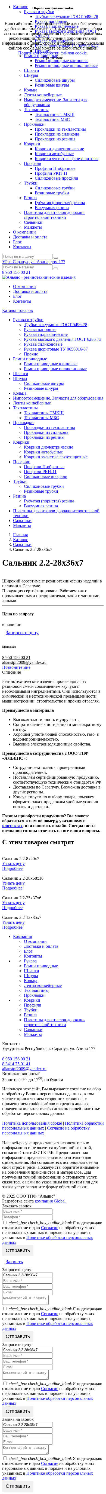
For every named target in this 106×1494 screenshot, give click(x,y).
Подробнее (12, 868)
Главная (20, 534)
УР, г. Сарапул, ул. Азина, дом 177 (33, 261)
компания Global (50, 1201)
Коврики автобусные (54, 153)
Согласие (49, 1227)
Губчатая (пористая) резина (60, 202)
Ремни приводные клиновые (61, 60)
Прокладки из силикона (57, 134)
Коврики (32, 144)
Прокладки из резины (55, 139)
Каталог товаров (17, 310)
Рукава (30, 961)
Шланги (31, 70)
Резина (30, 197)
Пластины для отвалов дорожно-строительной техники (54, 215)
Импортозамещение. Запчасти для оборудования (58, 398)
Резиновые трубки (52, 193)
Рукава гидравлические (46, 334)
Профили (32, 163)
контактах (12, 825)
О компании (24, 232)
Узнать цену (13, 863)
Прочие (31, 354)
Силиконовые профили (56, 178)
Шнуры (31, 75)
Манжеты (33, 227)
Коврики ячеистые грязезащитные (66, 158)
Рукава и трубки (28, 319)
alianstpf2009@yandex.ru (24, 662)
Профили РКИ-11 (51, 173)
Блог (17, 242)
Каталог (20, 539)
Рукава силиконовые (43, 344)
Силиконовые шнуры (55, 80)
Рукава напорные (40, 329)
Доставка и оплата (30, 237)
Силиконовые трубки (55, 188)
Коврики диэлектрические (59, 148)
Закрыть (14, 1261)
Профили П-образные (55, 168)
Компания (22, 936)
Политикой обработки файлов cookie (52, 53)
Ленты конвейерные (43, 95)
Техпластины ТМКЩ (54, 114)
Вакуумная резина (52, 207)
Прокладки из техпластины (60, 129)
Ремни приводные (30, 359)
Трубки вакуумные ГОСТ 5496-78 (55, 324)
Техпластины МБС (52, 119)
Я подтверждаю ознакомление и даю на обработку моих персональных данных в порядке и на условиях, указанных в (52, 1232)
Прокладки (34, 124)
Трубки (31, 183)
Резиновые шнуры (52, 85)
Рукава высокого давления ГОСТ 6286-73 (62, 339)
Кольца (30, 90)
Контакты (22, 246)
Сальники (33, 222)
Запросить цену (22, 632)
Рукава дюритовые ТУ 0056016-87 (56, 349)
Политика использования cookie (32, 1123)
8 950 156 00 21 (16, 272)
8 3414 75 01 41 (16, 1064)
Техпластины (36, 109)
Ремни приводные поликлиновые (66, 65)
